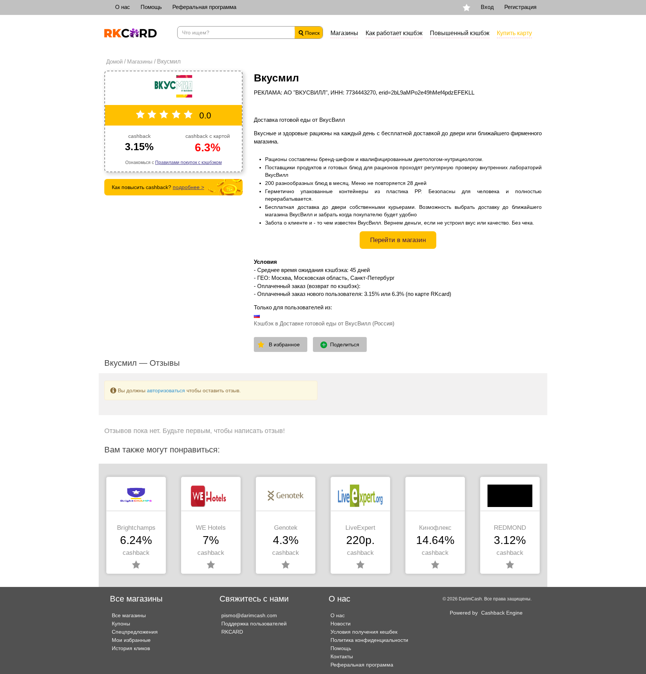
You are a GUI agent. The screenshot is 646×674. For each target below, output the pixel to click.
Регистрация (520, 7)
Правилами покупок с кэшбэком (188, 162)
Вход (487, 7)
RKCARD (232, 632)
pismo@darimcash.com (249, 615)
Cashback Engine (502, 613)
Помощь (151, 7)
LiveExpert (360, 527)
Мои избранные (131, 640)
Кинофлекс (435, 527)
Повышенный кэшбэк (459, 33)
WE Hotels (211, 527)
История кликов (131, 648)
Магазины (344, 33)
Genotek (286, 527)
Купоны (121, 624)
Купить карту (514, 33)
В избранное (284, 344)
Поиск (312, 33)
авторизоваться (166, 390)
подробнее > (188, 187)
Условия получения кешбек (363, 632)
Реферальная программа (204, 7)
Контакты (341, 656)
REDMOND (510, 527)
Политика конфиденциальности (369, 640)
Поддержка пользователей (254, 624)
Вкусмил (276, 78)
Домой (114, 61)
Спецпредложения (135, 632)
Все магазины (129, 615)
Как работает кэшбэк (394, 33)
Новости (340, 624)
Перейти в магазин (398, 240)
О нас (122, 7)
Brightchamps (136, 527)
